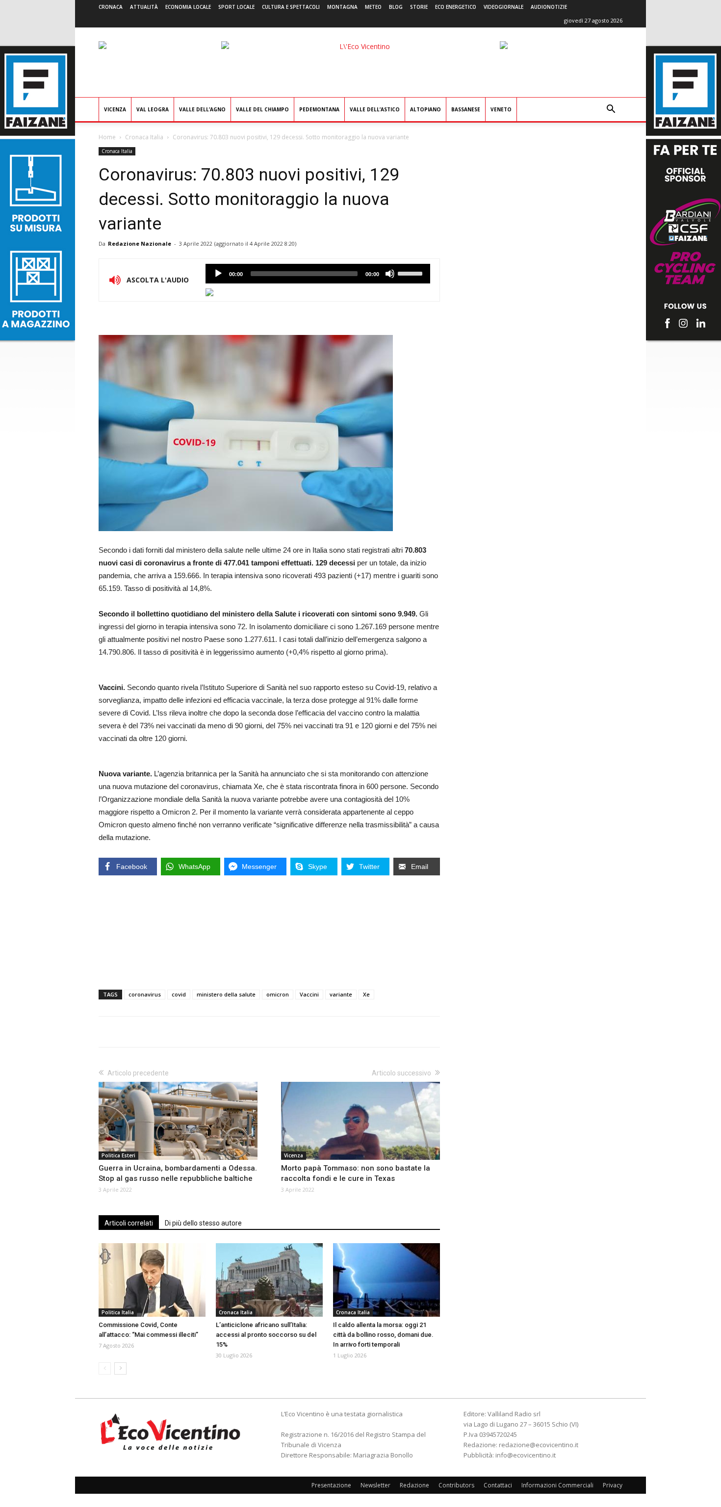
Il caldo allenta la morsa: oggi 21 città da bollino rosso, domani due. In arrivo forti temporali (383, 1334)
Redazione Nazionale (139, 243)
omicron (277, 994)
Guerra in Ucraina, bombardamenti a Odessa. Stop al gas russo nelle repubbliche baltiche (178, 1173)
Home (107, 137)
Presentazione (331, 1485)
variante (341, 994)
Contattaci (498, 1485)
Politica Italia (118, 1312)
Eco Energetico (455, 6)
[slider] (411, 272)
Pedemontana (319, 109)
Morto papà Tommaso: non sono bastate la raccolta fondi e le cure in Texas (355, 1173)
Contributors (456, 1485)
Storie (419, 6)
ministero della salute (226, 994)
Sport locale (236, 6)
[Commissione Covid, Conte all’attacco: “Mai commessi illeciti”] (152, 1280)
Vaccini (309, 994)
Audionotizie (549, 6)
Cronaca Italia (144, 137)
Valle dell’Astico (375, 109)
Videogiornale (503, 6)
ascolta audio (218, 274)
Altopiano (425, 109)
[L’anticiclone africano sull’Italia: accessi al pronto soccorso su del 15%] (269, 1280)
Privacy (612, 1485)
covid (179, 994)
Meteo (373, 6)
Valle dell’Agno (202, 109)
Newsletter (375, 1485)
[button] (610, 110)
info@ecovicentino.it (525, 1455)
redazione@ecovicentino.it (538, 1444)
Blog (396, 6)
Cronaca (111, 6)
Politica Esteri (118, 1155)
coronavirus (145, 994)
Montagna (342, 6)
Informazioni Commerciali (557, 1485)
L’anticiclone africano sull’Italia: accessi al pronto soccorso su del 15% (266, 1334)
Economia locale (188, 6)
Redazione (414, 1485)
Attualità (144, 6)
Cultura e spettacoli (291, 6)
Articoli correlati (128, 1223)
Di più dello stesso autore (203, 1223)
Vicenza (115, 109)
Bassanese (465, 109)
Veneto (501, 109)
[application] (318, 273)
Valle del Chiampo (262, 109)
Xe (366, 994)
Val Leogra (152, 109)
